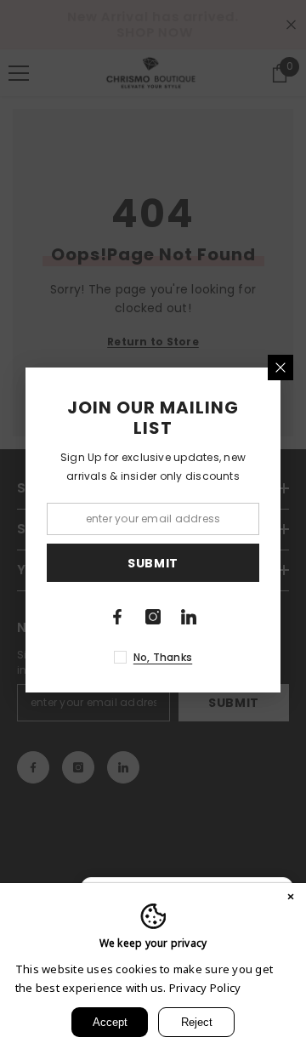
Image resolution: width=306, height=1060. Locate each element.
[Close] (280, 367)
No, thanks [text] (162, 657)
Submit (153, 563)
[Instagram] (153, 617)
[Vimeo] (189, 617)
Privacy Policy (205, 987)
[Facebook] (117, 617)
